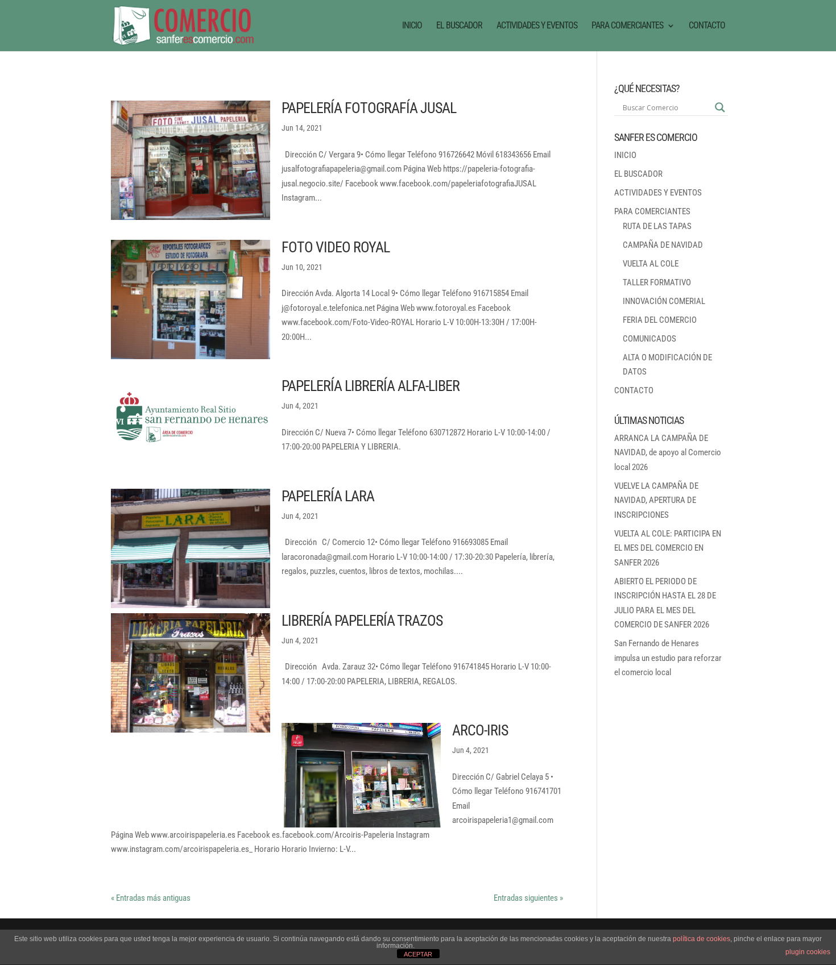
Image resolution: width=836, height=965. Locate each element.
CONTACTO (707, 26)
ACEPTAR (418, 954)
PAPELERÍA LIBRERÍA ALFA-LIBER (371, 385)
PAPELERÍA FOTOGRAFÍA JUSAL (369, 108)
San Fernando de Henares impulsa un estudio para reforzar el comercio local (668, 657)
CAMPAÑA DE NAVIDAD (663, 245)
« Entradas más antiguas (151, 898)
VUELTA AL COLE (650, 264)
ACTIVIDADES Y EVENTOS (536, 26)
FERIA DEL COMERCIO (660, 320)
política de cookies (701, 939)
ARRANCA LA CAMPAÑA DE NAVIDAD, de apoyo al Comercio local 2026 (667, 452)
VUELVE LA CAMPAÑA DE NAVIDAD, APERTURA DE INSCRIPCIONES (656, 500)
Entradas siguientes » (528, 898)
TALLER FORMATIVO (657, 282)
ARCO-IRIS (480, 730)
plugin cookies (807, 952)
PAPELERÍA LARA (328, 496)
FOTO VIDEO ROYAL (336, 247)
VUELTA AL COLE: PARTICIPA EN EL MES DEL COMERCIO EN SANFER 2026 (667, 548)
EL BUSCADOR (459, 26)
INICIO (412, 26)
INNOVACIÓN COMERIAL (664, 301)
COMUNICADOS (649, 339)
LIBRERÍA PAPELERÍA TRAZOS (362, 620)
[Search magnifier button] (720, 107)
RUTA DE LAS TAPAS (657, 226)
